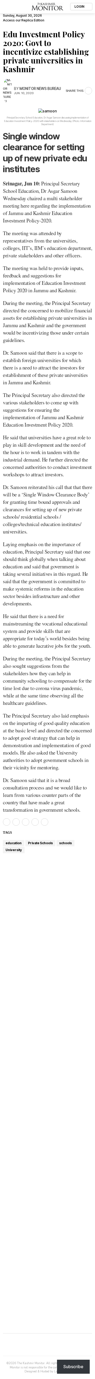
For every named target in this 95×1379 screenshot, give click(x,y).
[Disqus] (47, 1132)
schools (65, 843)
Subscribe (73, 1366)
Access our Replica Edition (23, 20)
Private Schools (40, 843)
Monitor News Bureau (40, 88)
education (14, 843)
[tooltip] (6, 822)
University (14, 850)
